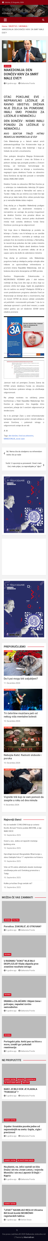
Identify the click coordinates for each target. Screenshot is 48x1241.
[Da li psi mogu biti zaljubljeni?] (23, 650)
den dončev (13, 436)
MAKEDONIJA (9, 439)
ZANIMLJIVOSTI (10, 689)
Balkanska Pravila (28, 83)
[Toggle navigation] (5, 20)
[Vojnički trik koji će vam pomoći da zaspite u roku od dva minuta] (23, 768)
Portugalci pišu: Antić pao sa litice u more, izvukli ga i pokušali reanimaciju (23, 1044)
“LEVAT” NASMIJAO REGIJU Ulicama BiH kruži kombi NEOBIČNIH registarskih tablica (23, 1213)
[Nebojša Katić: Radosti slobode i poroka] (23, 727)
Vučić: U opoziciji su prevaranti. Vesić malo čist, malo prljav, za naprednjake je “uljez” (24, 465)
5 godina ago (11, 1051)
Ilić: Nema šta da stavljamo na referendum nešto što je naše (24, 453)
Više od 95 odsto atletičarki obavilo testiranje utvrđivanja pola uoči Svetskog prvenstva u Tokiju (23, 870)
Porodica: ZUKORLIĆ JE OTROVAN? (22, 926)
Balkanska (11, 9)
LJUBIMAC (8, 651)
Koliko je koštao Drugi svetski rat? (18, 883)
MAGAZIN (21, 1079)
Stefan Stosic (26, 1220)
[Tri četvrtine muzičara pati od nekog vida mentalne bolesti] (23, 689)
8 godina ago (11, 83)
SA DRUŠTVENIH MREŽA (12, 1082)
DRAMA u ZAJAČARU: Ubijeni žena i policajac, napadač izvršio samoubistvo (22, 1004)
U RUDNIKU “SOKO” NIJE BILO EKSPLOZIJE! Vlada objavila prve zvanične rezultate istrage (21, 963)
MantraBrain (29, 1237)
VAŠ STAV (26, 1082)
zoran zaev (20, 439)
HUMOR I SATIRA (10, 1079)
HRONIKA (7, 66)
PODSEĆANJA (30, 1079)
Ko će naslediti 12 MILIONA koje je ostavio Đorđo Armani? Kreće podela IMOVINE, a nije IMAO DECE (22, 828)
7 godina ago (11, 1220)
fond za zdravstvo (26, 436)
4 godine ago (11, 930)
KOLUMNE (8, 727)
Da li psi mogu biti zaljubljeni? (21, 678)
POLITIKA (16, 920)
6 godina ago (11, 1136)
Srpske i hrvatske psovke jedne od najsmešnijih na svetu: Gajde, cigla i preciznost (22, 1129)
